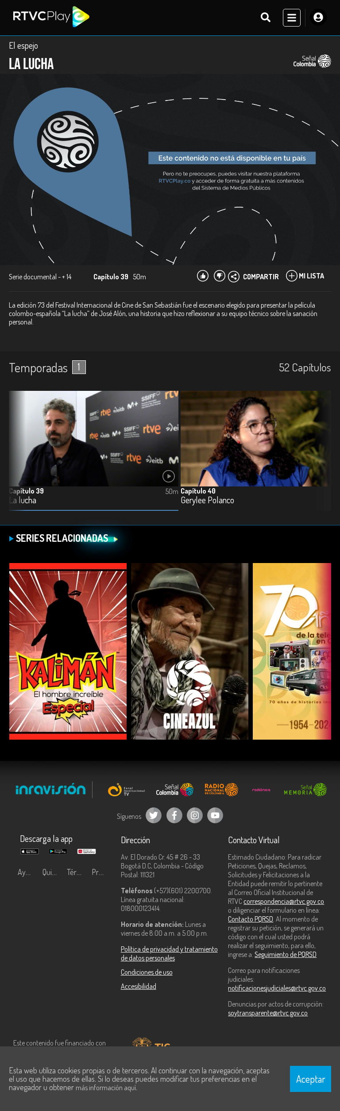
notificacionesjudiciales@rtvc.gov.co (277, 988)
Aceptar (310, 1078)
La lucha (22, 500)
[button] (320, 457)
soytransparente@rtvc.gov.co (268, 1012)
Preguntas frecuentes (102, 872)
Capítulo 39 (26, 490)
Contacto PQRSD (250, 918)
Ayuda (27, 872)
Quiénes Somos (52, 872)
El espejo (23, 45)
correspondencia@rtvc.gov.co (283, 901)
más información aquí (106, 1087)
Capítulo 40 (198, 490)
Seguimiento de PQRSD (286, 954)
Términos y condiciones (77, 872)
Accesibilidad (138, 986)
